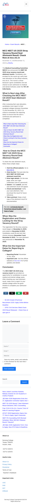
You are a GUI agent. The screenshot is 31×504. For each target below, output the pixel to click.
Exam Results (14, 44)
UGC (4, 482)
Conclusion (6, 146)
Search (4, 379)
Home (7, 44)
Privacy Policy (7, 464)
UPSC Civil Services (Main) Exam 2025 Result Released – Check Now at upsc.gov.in (15, 310)
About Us (5, 461)
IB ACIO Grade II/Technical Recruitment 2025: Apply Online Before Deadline (15, 302)
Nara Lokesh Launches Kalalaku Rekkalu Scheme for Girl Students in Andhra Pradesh (14, 394)
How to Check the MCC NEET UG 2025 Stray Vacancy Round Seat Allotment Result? (13, 132)
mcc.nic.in (17, 261)
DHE (3, 485)
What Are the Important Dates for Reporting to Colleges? (13, 143)
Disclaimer (5, 467)
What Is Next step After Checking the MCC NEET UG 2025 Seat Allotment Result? (14, 126)
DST (3, 488)
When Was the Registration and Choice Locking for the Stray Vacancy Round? (14, 138)
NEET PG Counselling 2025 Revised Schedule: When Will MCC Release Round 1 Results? (14, 420)
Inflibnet (5, 491)
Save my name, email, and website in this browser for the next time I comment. (16, 362)
